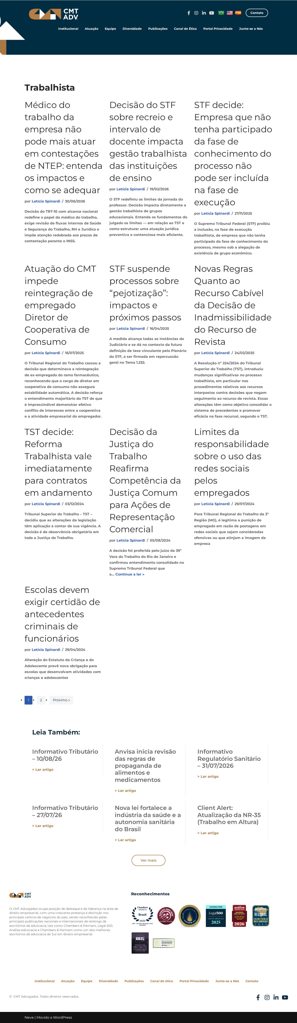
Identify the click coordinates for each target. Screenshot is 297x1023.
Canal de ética (161, 981)
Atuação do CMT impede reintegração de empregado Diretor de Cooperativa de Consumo (60, 305)
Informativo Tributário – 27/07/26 (65, 811)
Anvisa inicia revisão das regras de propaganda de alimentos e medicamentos (145, 765)
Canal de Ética (185, 29)
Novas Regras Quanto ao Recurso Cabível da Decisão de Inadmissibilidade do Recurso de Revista (233, 305)
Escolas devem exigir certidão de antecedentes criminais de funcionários (62, 614)
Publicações (157, 29)
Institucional (68, 29)
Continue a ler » (129, 574)
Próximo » (61, 700)
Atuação (91, 29)
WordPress (62, 1017)
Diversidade (132, 29)
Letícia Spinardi (46, 201)
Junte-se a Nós (251, 29)
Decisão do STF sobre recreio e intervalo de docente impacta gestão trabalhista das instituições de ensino (148, 141)
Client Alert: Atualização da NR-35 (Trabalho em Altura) (229, 815)
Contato (251, 981)
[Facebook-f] (189, 13)
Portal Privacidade (218, 29)
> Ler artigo (42, 770)
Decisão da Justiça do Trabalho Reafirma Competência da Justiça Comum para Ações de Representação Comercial (145, 480)
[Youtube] (211, 13)
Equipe (110, 29)
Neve (29, 1017)
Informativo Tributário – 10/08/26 (65, 755)
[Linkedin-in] (204, 13)
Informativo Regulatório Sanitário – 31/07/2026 (229, 758)
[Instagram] (196, 13)
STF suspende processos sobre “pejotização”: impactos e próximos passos (145, 293)
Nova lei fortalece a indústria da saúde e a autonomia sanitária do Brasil (148, 818)
